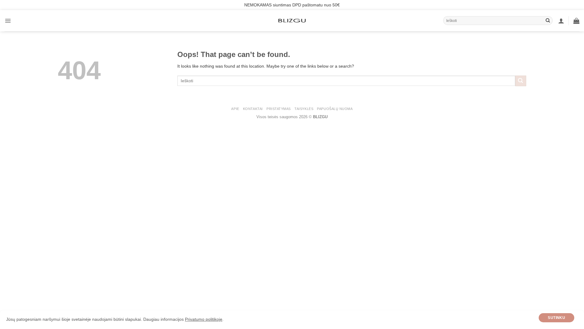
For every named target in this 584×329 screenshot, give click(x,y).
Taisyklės (303, 109)
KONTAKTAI (253, 109)
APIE (235, 109)
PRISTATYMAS (278, 109)
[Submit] (547, 20)
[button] (8, 21)
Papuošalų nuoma (335, 109)
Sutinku (556, 318)
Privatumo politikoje (203, 319)
